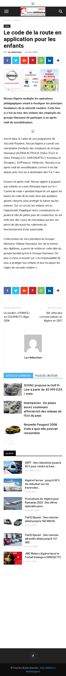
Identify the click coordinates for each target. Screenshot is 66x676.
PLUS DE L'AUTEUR (46, 375)
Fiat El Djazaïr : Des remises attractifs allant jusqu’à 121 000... (41, 539)
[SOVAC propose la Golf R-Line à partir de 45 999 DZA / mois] (13, 389)
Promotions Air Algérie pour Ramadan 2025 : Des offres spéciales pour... (42, 502)
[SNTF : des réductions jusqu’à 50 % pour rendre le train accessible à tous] (13, 467)
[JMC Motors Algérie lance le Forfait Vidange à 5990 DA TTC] (13, 558)
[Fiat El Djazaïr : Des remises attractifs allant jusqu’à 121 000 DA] (13, 539)
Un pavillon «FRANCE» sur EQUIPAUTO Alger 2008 (17, 316)
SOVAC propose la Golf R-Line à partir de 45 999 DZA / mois (43, 389)
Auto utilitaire (47, 667)
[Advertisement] (33, 603)
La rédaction (15, 52)
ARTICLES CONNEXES (18, 375)
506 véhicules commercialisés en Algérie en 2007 (50, 316)
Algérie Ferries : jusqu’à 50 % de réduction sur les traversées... (42, 484)
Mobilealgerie (33, 671)
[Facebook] (33, 655)
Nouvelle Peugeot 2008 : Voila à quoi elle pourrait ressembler (41, 429)
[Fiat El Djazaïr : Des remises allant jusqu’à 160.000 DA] (13, 522)
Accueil (7, 20)
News (17, 20)
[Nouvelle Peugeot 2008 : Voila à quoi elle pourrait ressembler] (13, 429)
